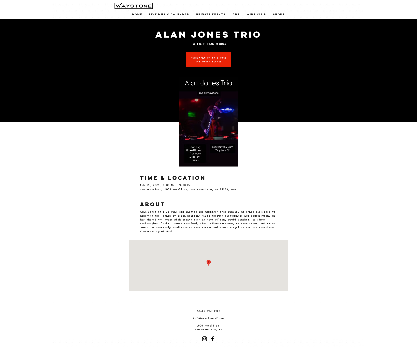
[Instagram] (204, 339)
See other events (208, 61)
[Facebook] (212, 339)
